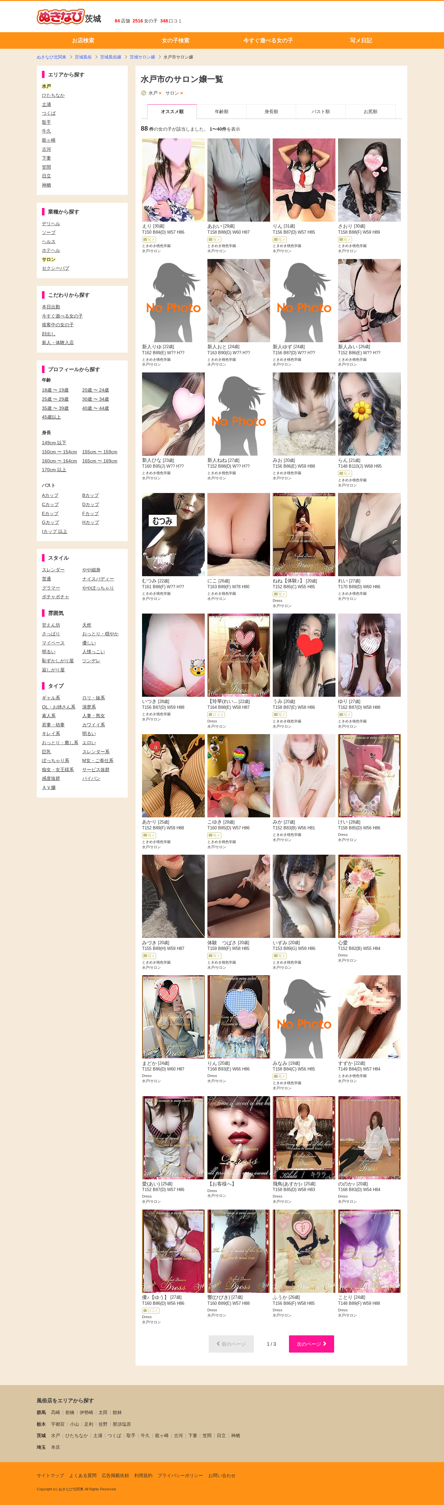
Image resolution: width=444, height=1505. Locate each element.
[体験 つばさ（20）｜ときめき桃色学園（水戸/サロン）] (238, 896)
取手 (131, 1435)
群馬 (41, 1412)
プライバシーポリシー (180, 1475)
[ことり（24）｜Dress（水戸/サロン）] (369, 1251)
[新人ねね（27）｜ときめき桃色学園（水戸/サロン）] (238, 414)
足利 (88, 1424)
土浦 (97, 1435)
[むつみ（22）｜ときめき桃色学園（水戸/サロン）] (173, 534)
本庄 (55, 1447)
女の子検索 (175, 40)
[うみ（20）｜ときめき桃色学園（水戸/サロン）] (304, 655)
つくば (114, 1435)
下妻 (192, 1435)
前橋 (69, 1412)
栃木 (41, 1424)
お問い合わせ (222, 1475)
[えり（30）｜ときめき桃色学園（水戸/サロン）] (173, 180)
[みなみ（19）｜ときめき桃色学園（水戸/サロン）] (304, 1016)
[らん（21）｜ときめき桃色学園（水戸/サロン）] (369, 414)
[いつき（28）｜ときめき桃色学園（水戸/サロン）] (173, 655)
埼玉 (41, 1447)
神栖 (235, 1435)
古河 (178, 1435)
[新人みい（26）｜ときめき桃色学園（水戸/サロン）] (369, 300)
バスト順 (321, 111)
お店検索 (83, 40)
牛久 (145, 1435)
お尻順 (370, 111)
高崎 (55, 1412)
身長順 (271, 111)
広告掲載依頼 (115, 1475)
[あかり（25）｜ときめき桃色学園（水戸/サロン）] (173, 775)
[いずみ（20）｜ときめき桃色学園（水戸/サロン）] (304, 896)
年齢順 (222, 111)
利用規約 (143, 1475)
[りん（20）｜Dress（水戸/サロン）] (238, 1016)
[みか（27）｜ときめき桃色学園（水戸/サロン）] (304, 775)
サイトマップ (50, 1475)
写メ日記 (361, 40)
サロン (172, 93)
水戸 (153, 93)
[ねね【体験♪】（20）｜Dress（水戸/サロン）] (304, 534)
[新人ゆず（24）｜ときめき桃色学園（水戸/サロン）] (304, 300)
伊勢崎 (86, 1412)
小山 (74, 1424)
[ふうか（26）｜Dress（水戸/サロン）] (304, 1251)
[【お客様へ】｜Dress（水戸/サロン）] (238, 1137)
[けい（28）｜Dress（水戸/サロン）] (369, 775)
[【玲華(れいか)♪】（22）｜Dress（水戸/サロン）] (238, 655)
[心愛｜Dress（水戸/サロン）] (369, 896)
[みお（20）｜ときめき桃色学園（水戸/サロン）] (304, 414)
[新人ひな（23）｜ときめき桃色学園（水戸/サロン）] (173, 414)
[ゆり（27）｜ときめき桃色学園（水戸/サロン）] (369, 655)
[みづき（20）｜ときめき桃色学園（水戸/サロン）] (173, 896)
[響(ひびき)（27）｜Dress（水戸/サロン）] (238, 1251)
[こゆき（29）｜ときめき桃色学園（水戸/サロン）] (238, 775)
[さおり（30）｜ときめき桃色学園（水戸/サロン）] (369, 180)
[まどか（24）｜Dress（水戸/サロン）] (173, 1016)
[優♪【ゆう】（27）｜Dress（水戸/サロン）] (173, 1251)
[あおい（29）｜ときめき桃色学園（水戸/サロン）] (238, 180)
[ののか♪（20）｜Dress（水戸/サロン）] (369, 1137)
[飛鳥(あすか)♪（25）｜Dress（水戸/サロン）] (304, 1137)
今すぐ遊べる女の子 (268, 40)
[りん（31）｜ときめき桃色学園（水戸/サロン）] (304, 180)
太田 (103, 1412)
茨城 (93, 18)
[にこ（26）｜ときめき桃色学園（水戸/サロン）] (238, 534)
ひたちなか (76, 1435)
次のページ (309, 1344)
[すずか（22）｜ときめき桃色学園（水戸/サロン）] (369, 1016)
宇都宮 (58, 1424)
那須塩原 (122, 1424)
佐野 (103, 1424)
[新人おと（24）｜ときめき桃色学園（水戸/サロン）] (238, 300)
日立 (221, 1435)
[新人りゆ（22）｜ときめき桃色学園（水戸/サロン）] (173, 300)
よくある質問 (83, 1475)
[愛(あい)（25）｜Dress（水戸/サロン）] (173, 1137)
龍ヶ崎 (162, 1435)
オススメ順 (172, 111)
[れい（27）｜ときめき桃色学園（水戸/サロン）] (369, 534)
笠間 (207, 1435)
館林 (117, 1412)
